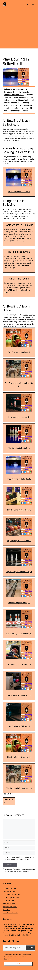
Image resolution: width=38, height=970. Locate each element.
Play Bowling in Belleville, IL (19, 479)
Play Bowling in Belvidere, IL (19, 510)
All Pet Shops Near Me (11, 898)
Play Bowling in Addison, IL (19, 352)
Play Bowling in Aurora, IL (19, 417)
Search (30, 948)
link (27, 935)
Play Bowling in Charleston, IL (19, 695)
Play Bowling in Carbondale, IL (19, 633)
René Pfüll (6, 910)
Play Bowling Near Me (13, 95)
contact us (15, 136)
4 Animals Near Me (9, 888)
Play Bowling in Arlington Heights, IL (19, 384)
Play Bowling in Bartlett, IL (19, 448)
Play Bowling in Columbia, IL (19, 757)
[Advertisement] (19, 29)
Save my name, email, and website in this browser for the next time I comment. (19, 858)
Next (11, 794)
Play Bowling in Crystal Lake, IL (19, 788)
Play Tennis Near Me (10, 907)
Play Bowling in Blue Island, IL (19, 541)
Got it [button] (18, 964)
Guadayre (7, 883)
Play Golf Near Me (9, 904)
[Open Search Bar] (28, 4)
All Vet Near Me (8, 901)
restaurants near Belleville (14, 238)
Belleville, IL (19, 131)
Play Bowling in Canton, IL (19, 603)
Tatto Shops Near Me (10, 913)
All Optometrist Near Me (11, 894)
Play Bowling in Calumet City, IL (19, 572)
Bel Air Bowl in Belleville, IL (19, 192)
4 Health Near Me (9, 891)
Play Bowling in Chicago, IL (19, 726)
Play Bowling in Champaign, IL (19, 664)
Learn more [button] (7, 959)
